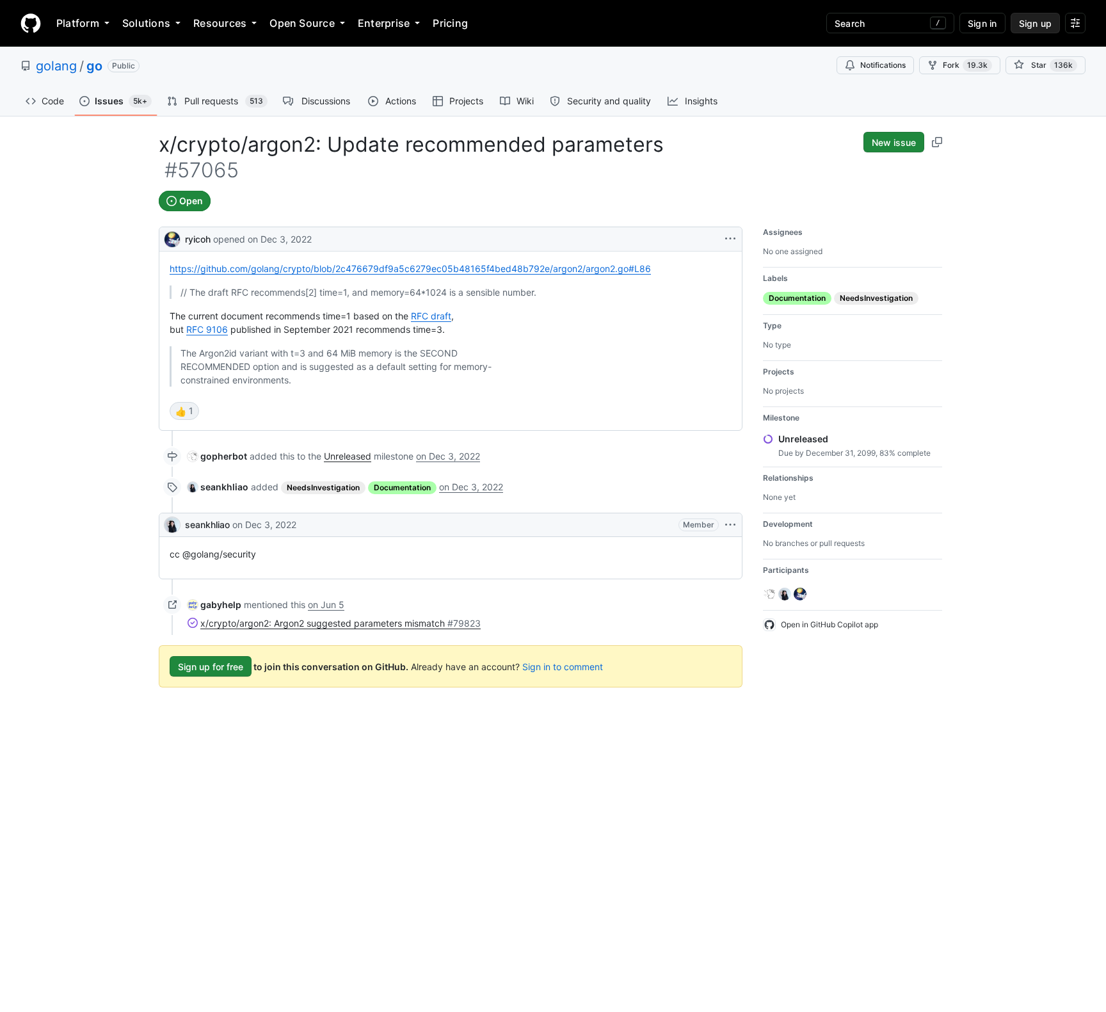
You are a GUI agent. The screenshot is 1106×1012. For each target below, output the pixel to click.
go (94, 66)
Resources (219, 23)
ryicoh (198, 239)
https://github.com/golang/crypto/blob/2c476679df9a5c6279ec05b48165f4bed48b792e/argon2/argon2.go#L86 (410, 268)
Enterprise (384, 23)
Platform (77, 23)
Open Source (302, 23)
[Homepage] (30, 23)
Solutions (146, 23)
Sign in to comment (562, 666)
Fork (965, 65)
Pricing (450, 23)
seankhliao (207, 524)
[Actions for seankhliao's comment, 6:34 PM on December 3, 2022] (730, 525)
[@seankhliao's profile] (172, 525)
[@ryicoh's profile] (172, 237)
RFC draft (431, 315)
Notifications (883, 65)
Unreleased (347, 456)
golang (56, 66)
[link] (217, 456)
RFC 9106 (207, 329)
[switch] (184, 411)
